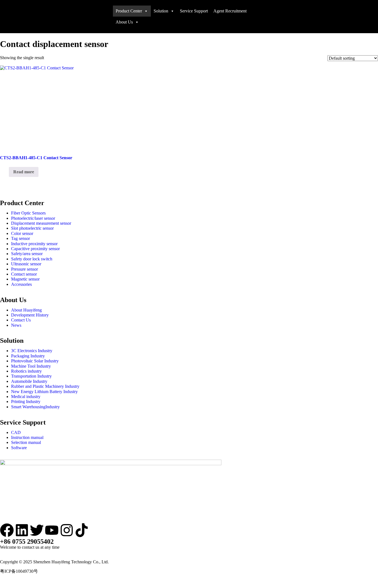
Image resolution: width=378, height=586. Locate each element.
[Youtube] (52, 530)
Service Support (194, 11)
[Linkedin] (22, 530)
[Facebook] (7, 530)
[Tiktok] (82, 530)
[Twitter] (37, 530)
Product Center (129, 11)
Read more (23, 171)
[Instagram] (67, 530)
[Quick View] (6, 171)
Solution (161, 11)
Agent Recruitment (230, 11)
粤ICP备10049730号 (19, 571)
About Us (124, 22)
